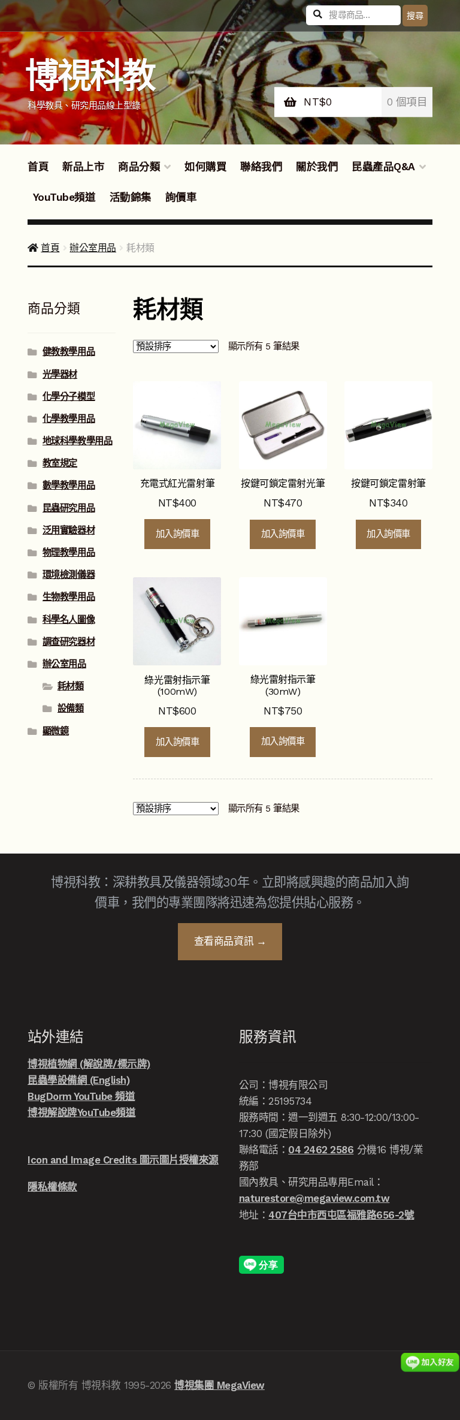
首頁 (38, 167)
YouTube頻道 (64, 197)
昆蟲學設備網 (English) (78, 1080)
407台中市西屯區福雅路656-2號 (341, 1215)
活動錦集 (131, 197)
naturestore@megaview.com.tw (314, 1198)
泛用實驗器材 (69, 530)
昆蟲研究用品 (69, 508)
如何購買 (205, 167)
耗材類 (71, 686)
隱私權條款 (52, 1187)
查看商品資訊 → (230, 941)
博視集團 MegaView (219, 1385)
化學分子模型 (69, 396)
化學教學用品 (69, 419)
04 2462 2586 (320, 1150)
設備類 (71, 708)
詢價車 (181, 197)
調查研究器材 (69, 642)
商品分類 (139, 167)
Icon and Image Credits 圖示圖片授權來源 (123, 1160)
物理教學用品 (69, 552)
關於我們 (317, 167)
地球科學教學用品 (77, 441)
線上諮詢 (430, 1362)
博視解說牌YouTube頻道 (81, 1112)
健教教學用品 (69, 351)
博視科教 (90, 76)
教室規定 (60, 463)
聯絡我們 (261, 167)
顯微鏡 (56, 731)
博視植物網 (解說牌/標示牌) (89, 1064)
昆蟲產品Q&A (383, 167)
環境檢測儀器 (69, 574)
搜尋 (415, 15)
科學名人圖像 (69, 619)
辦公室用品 (92, 248)
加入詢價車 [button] (177, 534)
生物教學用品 (69, 597)
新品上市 (83, 167)
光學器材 (60, 374)
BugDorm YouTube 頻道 (81, 1096)
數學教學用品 (69, 485)
